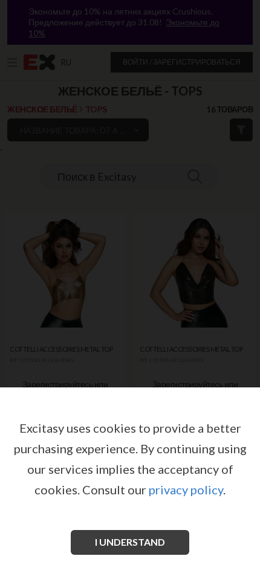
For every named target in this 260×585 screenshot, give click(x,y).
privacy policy (186, 489)
